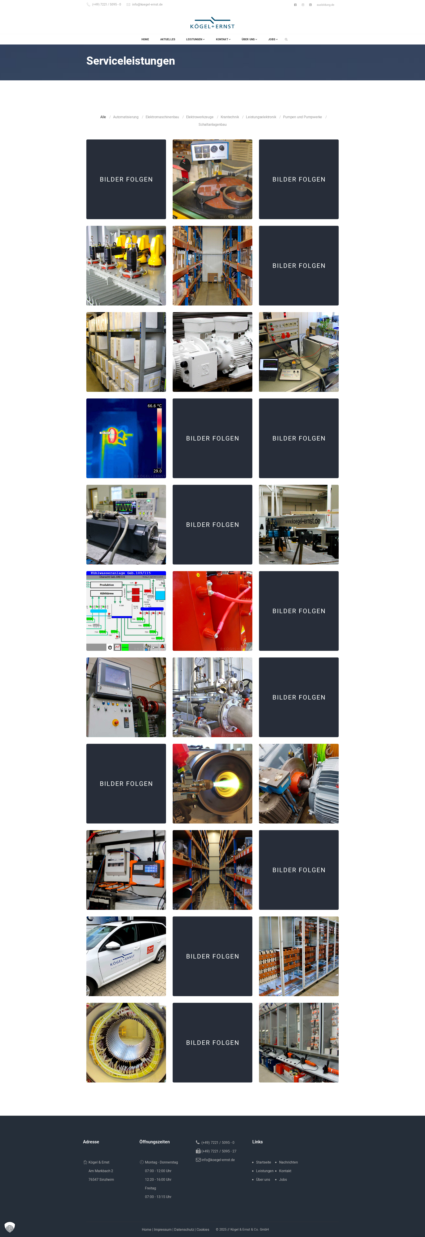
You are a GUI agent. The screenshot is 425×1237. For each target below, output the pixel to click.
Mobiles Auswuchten (298, 176)
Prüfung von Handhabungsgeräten (212, 522)
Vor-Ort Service (126, 953)
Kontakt (285, 1171)
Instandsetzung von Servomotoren (126, 522)
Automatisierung (126, 117)
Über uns (263, 1179)
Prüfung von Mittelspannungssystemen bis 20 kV (299, 608)
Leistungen (265, 1171)
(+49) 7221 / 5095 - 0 (106, 4)
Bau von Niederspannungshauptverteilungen (299, 953)
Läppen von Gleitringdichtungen (212, 176)
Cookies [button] (203, 1229)
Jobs (283, 1179)
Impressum (163, 1229)
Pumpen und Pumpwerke (302, 117)
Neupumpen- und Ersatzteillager (212, 263)
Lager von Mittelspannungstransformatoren (212, 608)
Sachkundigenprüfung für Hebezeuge (212, 435)
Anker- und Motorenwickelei (126, 1040)
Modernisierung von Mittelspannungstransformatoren (126, 262)
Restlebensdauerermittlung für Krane (299, 263)
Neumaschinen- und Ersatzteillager (299, 1040)
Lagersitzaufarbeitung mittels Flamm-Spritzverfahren (212, 780)
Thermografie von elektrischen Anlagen (126, 435)
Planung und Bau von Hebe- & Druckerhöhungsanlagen (126, 780)
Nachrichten (288, 1162)
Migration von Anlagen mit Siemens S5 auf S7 (299, 867)
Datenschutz (184, 1229)
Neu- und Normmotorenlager (212, 867)
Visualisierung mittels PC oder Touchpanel (126, 608)
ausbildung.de (325, 5)
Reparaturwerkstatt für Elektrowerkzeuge (126, 176)
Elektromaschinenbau (162, 117)
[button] (9, 1227)
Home (146, 1229)
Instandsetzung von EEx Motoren (212, 349)
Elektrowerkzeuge (200, 117)
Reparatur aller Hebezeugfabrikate (299, 694)
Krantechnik (230, 117)
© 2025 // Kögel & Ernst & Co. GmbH (242, 1229)
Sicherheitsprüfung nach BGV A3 (212, 1040)
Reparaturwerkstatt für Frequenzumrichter (299, 349)
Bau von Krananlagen (299, 522)
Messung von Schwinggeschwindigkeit (212, 953)
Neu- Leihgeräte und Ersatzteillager (126, 349)
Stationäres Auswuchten (126, 694)
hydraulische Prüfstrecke (212, 694)
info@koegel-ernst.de (147, 4)
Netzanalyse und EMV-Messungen (126, 867)
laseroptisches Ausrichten (299, 778)
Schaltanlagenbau (213, 124)
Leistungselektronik (261, 117)
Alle (103, 117)
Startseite (263, 1162)
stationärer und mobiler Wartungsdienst (299, 435)
